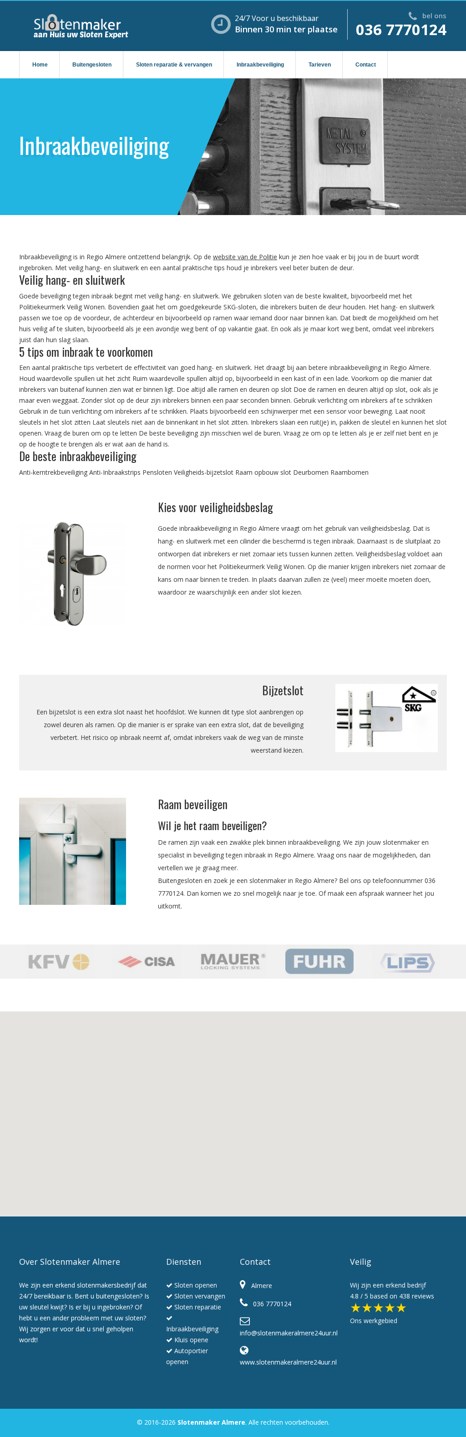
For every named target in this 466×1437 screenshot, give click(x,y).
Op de (203, 256)
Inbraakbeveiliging (260, 65)
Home (40, 65)
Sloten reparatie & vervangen (174, 65)
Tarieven (320, 65)
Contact (365, 65)
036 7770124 (401, 29)
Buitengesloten (91, 65)
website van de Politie (245, 256)
